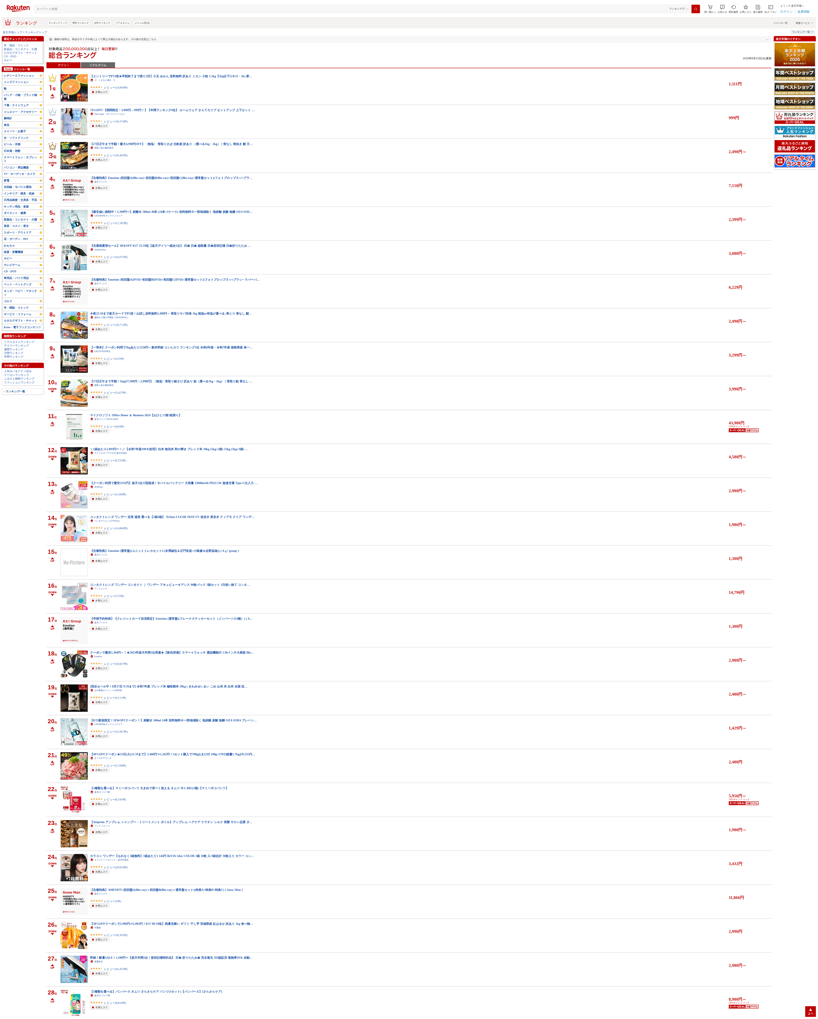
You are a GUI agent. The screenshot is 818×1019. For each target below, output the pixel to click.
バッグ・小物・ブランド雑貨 (20, 107)
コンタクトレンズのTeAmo (107, 531)
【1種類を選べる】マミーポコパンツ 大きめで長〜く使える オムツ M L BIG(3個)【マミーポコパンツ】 (159, 798)
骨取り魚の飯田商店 (104, 158)
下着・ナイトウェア (16, 115)
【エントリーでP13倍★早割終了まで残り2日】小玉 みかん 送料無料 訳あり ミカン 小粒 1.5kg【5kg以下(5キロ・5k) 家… (171, 86)
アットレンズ (100, 599)
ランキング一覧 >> (803, 42)
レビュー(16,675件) (116, 267)
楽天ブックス (100, 192)
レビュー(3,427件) (115, 403)
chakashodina (100, 260)
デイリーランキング (16, 356)
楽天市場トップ (12, 43)
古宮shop (98, 497)
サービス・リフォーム (18, 324)
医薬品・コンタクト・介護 (20, 59)
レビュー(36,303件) (116, 945)
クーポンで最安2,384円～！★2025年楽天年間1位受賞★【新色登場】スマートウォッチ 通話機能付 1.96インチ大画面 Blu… (172, 663)
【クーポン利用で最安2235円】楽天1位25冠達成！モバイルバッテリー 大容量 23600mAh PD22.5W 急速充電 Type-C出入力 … (174, 493)
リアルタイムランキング (19, 352)
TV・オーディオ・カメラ (19, 184)
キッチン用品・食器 (16, 217)
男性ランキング (80, 33)
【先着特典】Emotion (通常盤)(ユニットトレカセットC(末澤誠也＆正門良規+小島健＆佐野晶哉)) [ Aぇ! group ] (164, 561)
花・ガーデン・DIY (16, 249)
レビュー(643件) (114, 437)
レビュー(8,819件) (115, 1013)
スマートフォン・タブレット (20, 169)
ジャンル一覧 (780, 33)
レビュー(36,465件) (116, 166)
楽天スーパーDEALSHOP (106, 430)
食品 (6, 135)
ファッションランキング (19, 393)
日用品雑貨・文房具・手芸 (20, 210)
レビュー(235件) (114, 369)
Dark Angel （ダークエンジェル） (110, 124)
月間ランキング (13, 363)
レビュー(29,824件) (116, 878)
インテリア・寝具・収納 (19, 204)
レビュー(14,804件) (116, 98)
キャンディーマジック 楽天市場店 (111, 870)
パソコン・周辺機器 (16, 178)
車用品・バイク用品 (16, 288)
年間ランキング (13, 367)
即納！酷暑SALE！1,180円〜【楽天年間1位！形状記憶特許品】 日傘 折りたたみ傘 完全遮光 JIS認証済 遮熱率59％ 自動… (171, 968)
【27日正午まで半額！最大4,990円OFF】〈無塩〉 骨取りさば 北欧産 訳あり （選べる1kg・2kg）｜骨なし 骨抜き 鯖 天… (171, 154)
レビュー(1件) (112, 911)
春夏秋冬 (98, 972)
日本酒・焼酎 (12, 161)
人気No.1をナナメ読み (18, 381)
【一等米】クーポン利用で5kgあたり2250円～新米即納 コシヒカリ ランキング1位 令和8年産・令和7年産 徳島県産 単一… (171, 358)
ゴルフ (8, 311)
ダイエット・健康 (15, 223)
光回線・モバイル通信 (18, 197)
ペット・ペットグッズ (18, 295)
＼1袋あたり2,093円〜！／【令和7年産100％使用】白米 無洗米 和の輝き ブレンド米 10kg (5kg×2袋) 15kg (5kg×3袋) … (169, 459)
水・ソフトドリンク (16, 148)
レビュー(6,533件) (115, 471)
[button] (722, 19)
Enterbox (98, 667)
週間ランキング (13, 360)
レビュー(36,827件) (116, 674)
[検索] (695, 19)
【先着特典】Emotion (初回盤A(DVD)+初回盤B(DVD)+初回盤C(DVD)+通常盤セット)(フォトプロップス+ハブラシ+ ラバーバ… (175, 290)
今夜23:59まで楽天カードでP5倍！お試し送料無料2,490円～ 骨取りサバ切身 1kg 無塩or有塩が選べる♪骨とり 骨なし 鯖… (171, 324)
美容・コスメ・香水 (16, 236)
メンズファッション (16, 92)
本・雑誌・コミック (16, 56)
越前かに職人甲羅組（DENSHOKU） (111, 328)
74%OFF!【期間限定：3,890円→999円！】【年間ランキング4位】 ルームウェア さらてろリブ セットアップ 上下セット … (172, 120)
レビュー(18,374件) (116, 132)
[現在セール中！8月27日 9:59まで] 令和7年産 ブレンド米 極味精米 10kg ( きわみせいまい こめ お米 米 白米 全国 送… (168, 697)
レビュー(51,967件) (116, 742)
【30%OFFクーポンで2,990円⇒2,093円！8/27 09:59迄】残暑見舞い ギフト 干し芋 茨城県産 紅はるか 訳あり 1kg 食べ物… (171, 934)
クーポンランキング (16, 385)
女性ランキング (102, 33)
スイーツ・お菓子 (15, 142)
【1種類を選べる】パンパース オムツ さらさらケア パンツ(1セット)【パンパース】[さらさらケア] (156, 1002)
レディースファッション (19, 86)
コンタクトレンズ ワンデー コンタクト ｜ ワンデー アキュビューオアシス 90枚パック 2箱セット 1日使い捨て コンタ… (170, 595)
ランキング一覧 (15, 402)
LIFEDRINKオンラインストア (108, 226)
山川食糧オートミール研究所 (108, 701)
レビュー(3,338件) (115, 776)
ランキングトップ (58, 33)
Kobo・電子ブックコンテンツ (22, 337)
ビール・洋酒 (12, 155)
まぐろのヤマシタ (102, 769)
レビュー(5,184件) (115, 505)
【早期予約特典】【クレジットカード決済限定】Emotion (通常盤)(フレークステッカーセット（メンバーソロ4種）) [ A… (171, 629)
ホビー (8, 70)
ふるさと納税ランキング (19, 389)
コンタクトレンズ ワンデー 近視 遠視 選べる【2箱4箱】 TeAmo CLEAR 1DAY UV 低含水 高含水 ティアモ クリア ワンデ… (172, 527)
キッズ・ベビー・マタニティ (20, 303)
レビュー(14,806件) (116, 539)
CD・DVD (10, 67)
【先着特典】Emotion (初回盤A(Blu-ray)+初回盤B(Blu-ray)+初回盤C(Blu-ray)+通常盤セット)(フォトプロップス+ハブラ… (171, 188)
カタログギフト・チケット (20, 63)
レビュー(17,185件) (116, 233)
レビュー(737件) (114, 606)
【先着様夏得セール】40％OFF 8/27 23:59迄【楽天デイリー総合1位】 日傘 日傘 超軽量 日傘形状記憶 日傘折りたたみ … (170, 256)
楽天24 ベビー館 (102, 803)
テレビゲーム (12, 275)
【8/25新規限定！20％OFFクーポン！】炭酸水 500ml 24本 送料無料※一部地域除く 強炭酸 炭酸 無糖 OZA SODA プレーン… (173, 731)
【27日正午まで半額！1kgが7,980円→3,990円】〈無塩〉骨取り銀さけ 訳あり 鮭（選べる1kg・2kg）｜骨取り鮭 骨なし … (171, 392)
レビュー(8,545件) (115, 810)
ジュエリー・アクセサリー (20, 122)
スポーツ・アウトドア (18, 243)
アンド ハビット (102, 836)
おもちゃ (9, 256)
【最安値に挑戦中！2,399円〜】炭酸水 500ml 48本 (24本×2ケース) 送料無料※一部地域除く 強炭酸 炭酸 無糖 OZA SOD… (171, 222)
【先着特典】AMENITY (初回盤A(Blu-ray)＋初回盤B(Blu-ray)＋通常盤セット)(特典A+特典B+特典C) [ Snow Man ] (166, 900)
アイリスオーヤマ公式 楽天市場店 (110, 463)
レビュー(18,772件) (116, 335)
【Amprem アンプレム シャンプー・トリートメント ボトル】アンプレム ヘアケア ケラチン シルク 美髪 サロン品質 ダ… (171, 832)
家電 (6, 191)
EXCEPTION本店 (102, 362)
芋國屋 (97, 938)
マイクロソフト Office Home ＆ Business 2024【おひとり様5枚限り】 (136, 426)
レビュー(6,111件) (115, 708)
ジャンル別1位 (142, 33)
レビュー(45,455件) (116, 979)
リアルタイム (122, 33)
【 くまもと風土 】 (105, 91)
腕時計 (8, 128)
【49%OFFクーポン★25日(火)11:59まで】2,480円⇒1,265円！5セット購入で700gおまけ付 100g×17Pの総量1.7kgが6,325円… (172, 765)
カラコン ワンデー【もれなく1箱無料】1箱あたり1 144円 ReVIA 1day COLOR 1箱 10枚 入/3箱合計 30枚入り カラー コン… (172, 866)
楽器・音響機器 (13, 262)
